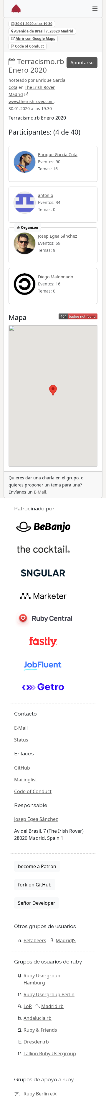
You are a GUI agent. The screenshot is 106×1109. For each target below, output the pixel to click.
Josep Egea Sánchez (57, 236)
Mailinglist (25, 779)
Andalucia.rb (38, 1018)
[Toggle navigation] (94, 8)
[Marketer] (43, 595)
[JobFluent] (43, 665)
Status (21, 739)
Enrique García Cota (57, 154)
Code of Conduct (29, 46)
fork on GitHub (35, 884)
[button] (53, 390)
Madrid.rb (52, 1006)
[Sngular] (43, 572)
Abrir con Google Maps (35, 38)
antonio (45, 195)
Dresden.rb (36, 1041)
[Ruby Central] (43, 618)
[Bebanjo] (43, 526)
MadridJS (66, 940)
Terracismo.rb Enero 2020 (36, 65)
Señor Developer (36, 903)
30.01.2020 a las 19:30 (33, 23)
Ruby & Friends (40, 1030)
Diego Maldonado (55, 277)
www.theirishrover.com (31, 101)
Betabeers (35, 940)
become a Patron (37, 866)
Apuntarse (82, 62)
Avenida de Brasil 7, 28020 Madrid (43, 31)
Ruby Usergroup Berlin (49, 994)
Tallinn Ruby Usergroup (50, 1053)
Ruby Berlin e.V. (40, 1093)
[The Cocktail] (43, 549)
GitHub (22, 768)
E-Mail (40, 492)
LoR (28, 1006)
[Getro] (43, 688)
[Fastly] (43, 641)
